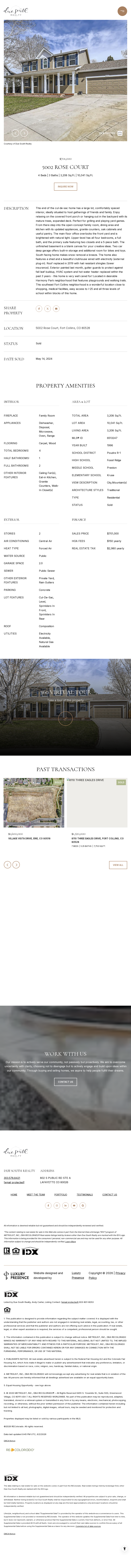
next (24, 133)
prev (15, 133)
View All (118, 865)
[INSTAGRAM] (57, 1205)
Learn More (70, 1241)
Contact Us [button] (65, 1081)
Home (14, 1194)
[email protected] (69, 1302)
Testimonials (85, 1194)
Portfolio (60, 1194)
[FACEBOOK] (48, 1205)
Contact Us (109, 1194)
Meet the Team (36, 1194)
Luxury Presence (78, 1275)
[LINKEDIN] (65, 1205)
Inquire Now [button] (65, 186)
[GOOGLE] (83, 1205)
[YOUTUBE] (74, 1205)
